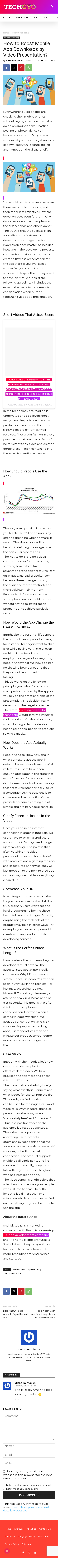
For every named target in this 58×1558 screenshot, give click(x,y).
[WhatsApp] (28, 67)
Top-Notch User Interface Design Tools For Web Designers (43, 1314)
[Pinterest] (21, 67)
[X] (14, 67)
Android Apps (19, 1269)
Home (6, 32)
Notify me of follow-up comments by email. (28, 1485)
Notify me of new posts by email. (23, 1489)
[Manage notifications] (7, 1551)
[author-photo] (29, 1344)
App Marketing (34, 1269)
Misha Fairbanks (25, 1383)
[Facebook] (6, 67)
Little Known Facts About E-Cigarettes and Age (15, 1314)
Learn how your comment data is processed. (26, 1509)
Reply (17, 1399)
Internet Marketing (20, 32)
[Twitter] (29, 1553)
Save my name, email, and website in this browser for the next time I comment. (28, 1475)
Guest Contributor (14, 60)
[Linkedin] (35, 1553)
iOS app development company (26, 1235)
